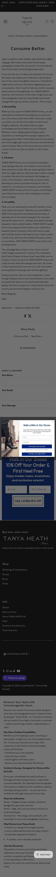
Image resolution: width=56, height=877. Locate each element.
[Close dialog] (53, 422)
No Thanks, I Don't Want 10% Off (37, 454)
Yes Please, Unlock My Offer (36, 446)
